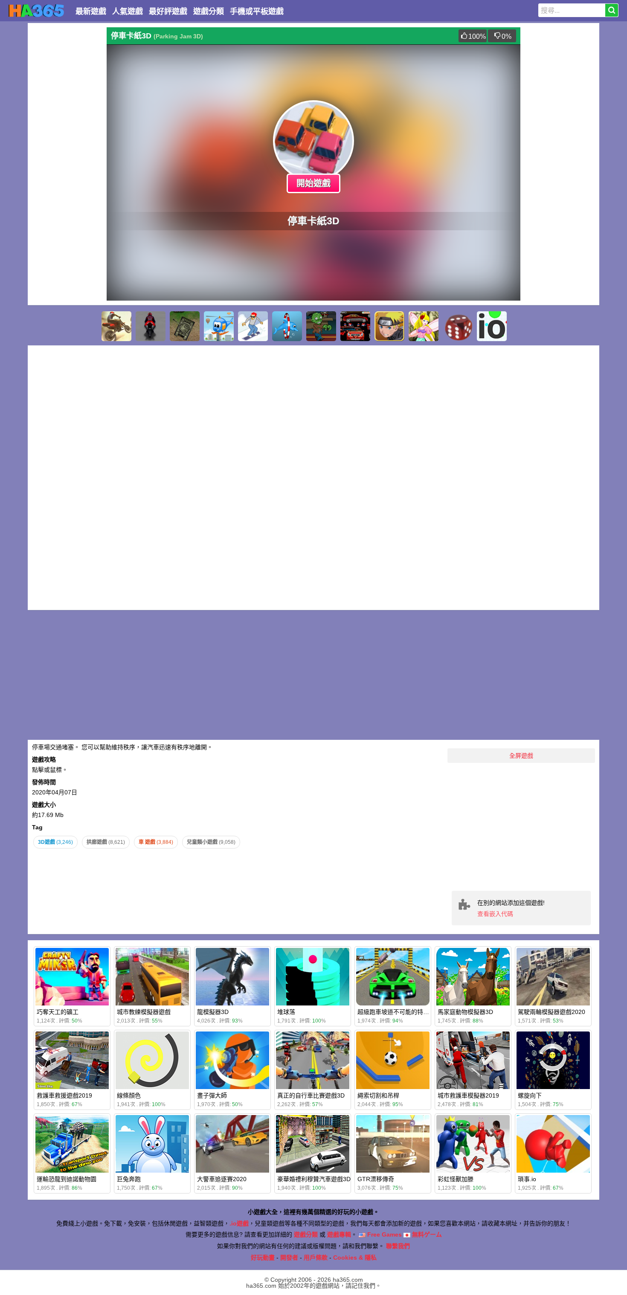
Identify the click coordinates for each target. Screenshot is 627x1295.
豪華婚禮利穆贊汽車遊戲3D (314, 1179)
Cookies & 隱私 (355, 1257)
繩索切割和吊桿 (378, 1095)
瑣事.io (527, 1179)
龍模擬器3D (213, 1011)
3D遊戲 (55, 842)
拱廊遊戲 (106, 842)
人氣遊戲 (127, 11)
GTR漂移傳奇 (375, 1179)
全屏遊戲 (521, 755)
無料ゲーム (426, 1234)
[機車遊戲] (150, 326)
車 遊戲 (156, 842)
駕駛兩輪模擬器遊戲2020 (551, 1011)
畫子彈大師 (212, 1095)
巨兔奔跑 (129, 1179)
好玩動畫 (263, 1257)
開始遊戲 (313, 183)
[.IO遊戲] (492, 326)
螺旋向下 (530, 1095)
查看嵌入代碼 (495, 913)
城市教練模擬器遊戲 (144, 1011)
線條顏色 (129, 1095)
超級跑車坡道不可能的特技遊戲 (399, 1011)
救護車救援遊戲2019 (64, 1095)
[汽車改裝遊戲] (355, 326)
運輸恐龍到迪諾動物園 (66, 1179)
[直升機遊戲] (219, 326)
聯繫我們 (398, 1246)
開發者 (289, 1257)
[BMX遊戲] (116, 326)
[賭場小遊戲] (458, 326)
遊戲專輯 (339, 1234)
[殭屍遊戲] (321, 326)
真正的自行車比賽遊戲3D (311, 1095)
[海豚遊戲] (287, 326)
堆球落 (286, 1011)
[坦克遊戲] (185, 326)
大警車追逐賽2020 (222, 1179)
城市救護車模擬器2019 (468, 1095)
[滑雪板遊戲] (253, 326)
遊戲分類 (208, 11)
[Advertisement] (66, 155)
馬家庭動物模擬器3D (465, 1011)
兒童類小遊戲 (211, 842)
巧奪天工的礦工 (57, 1011)
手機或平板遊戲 (257, 11)
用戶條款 (316, 1257)
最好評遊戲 (168, 11)
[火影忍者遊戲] (389, 326)
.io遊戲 (239, 1223)
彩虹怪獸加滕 (455, 1179)
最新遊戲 (90, 11)
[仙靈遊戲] (423, 326)
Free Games (384, 1234)
